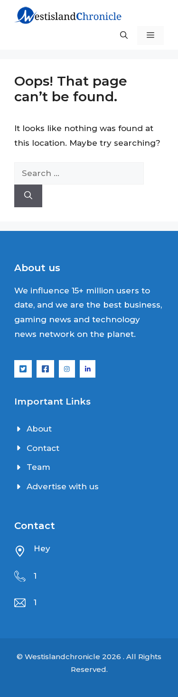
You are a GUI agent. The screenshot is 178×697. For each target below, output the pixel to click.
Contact (43, 448)
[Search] (28, 196)
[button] (124, 35)
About (39, 428)
